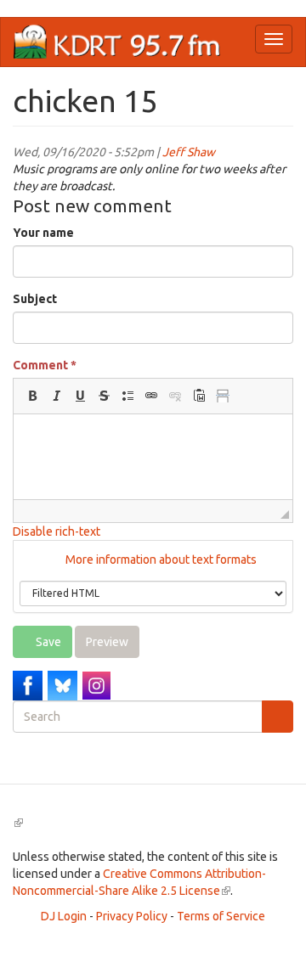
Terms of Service (221, 916)
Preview (107, 642)
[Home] (117, 42)
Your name (43, 232)
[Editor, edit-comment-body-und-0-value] (153, 456)
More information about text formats (160, 559)
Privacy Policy (131, 916)
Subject (35, 299)
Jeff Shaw (188, 152)
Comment (44, 365)
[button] (32, 396)
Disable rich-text (56, 531)
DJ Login (64, 916)
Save (47, 642)
